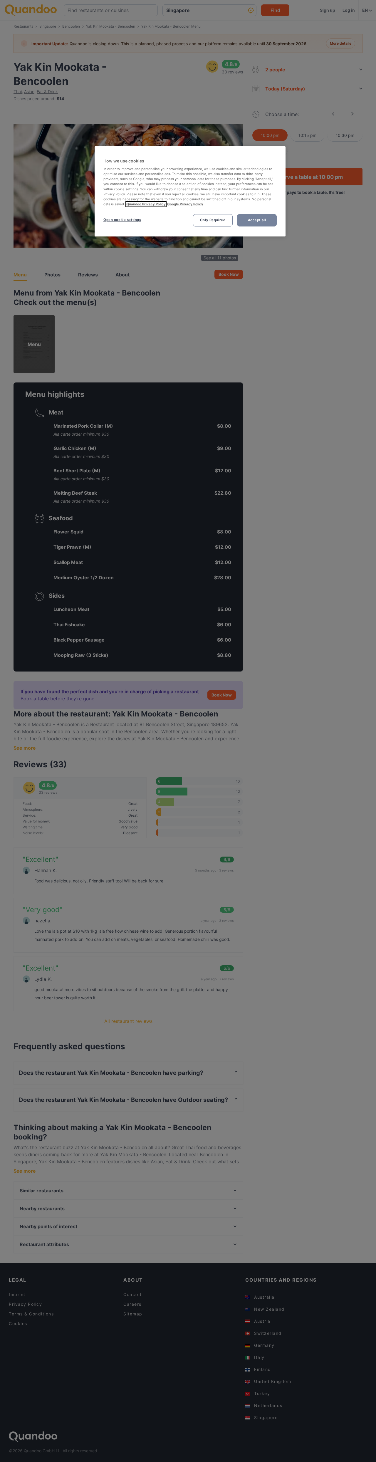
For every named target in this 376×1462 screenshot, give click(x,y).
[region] (190, 191)
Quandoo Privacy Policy (146, 204)
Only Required (212, 220)
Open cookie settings (122, 220)
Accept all (257, 220)
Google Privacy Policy (185, 204)
